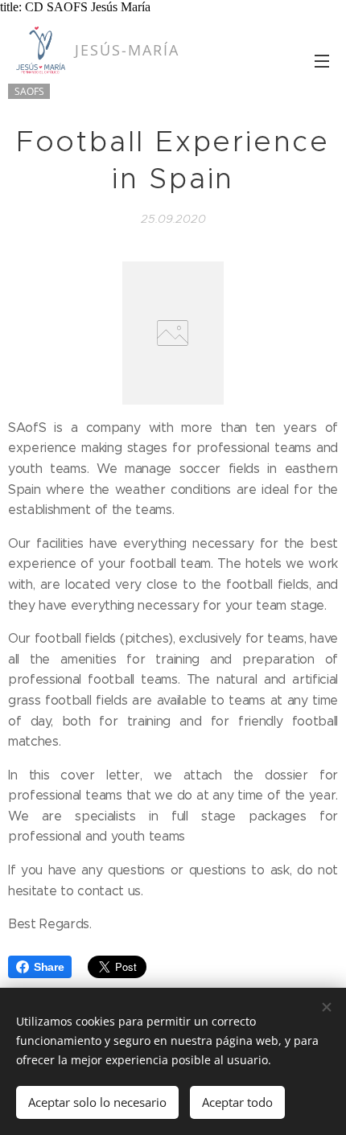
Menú (322, 60)
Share (49, 966)
